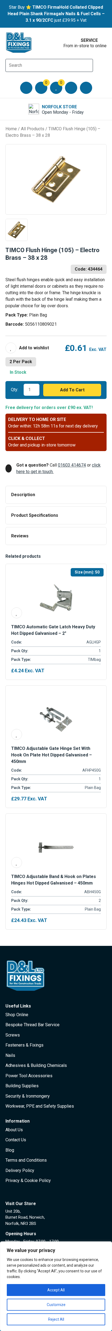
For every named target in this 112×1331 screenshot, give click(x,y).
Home (11, 128)
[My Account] (71, 88)
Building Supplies (22, 1085)
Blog (9, 1150)
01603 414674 (72, 465)
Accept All (56, 1290)
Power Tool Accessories (28, 1075)
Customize (56, 1305)
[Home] (19, 42)
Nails (10, 1055)
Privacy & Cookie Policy (28, 1180)
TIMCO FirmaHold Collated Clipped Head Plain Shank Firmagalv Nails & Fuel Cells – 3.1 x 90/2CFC (56, 14)
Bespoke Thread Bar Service (32, 1024)
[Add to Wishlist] (27, 348)
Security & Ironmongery (27, 1096)
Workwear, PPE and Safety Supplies (39, 1106)
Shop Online (16, 1014)
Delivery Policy (19, 1170)
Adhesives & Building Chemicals (36, 1065)
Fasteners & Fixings (24, 1045)
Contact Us (15, 1139)
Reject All (56, 1319)
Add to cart (72, 389)
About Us (14, 1129)
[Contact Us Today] (86, 88)
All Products (32, 128)
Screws (12, 1035)
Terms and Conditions (26, 1160)
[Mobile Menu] (26, 88)
